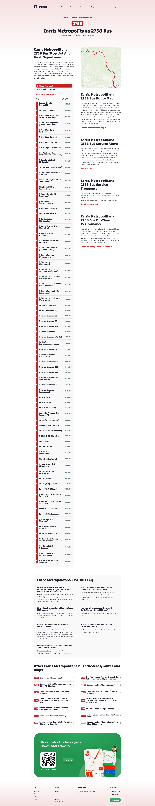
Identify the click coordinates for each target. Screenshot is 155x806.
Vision (63, 7)
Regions (72, 7)
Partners (83, 7)
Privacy (56, 799)
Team (56, 794)
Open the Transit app (88, 148)
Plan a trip (68, 760)
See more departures (45, 94)
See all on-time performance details (96, 247)
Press (36, 796)
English (116, 7)
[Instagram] (110, 794)
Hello (36, 788)
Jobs (56, 796)
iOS (48, 769)
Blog (92, 7)
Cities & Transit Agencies (86, 791)
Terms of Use (58, 802)
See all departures (89, 204)
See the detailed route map (92, 128)
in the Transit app (93, 632)
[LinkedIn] (118, 794)
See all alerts (86, 168)
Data (79, 794)
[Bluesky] (113, 794)
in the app (44, 615)
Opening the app (105, 112)
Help (35, 799)
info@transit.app (115, 791)
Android (53, 769)
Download (115, 800)
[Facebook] (115, 794)
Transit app (113, 200)
